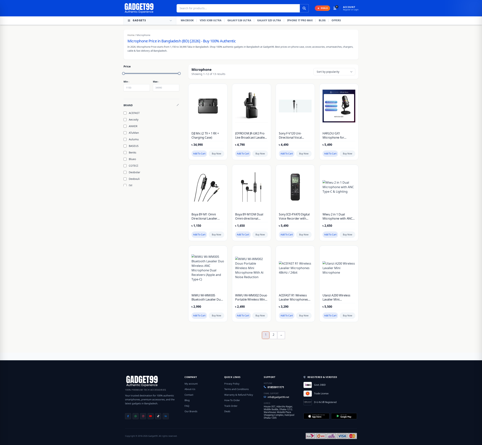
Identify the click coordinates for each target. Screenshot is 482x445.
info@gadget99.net (278, 397)
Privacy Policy (231, 383)
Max (156, 81)
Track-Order (230, 406)
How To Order (232, 400)
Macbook (187, 20)
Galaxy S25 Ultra (269, 20)
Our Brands (191, 411)
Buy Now (216, 153)
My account (191, 383)
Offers (336, 20)
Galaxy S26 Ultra (239, 20)
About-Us (190, 389)
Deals (227, 411)
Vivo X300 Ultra (210, 20)
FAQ (187, 406)
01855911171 (276, 387)
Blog (322, 20)
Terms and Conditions (236, 389)
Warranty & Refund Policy (238, 394)
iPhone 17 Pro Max (300, 20)
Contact (189, 394)
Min (126, 81)
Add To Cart (199, 153)
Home (130, 35)
